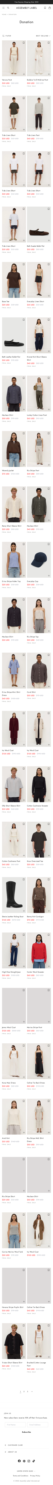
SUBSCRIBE (25, 753)
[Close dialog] (49, 729)
